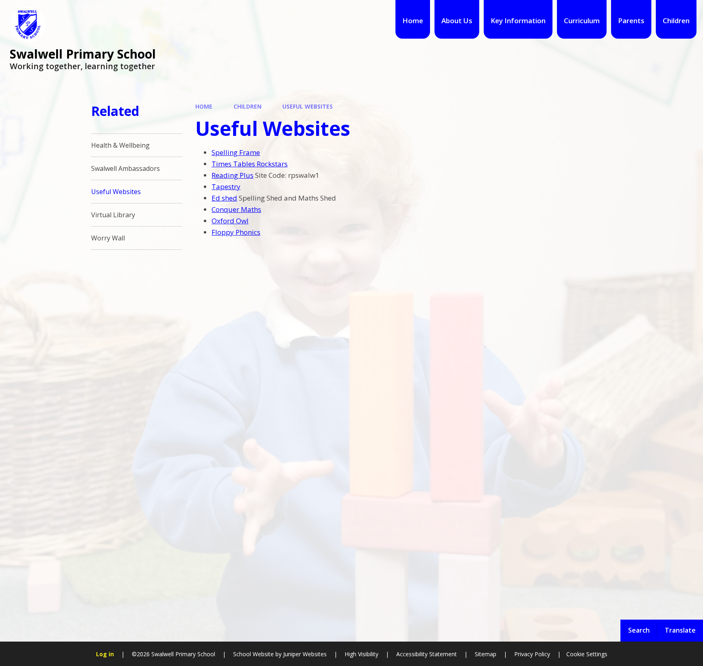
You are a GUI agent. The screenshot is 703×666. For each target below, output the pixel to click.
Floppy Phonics (236, 232)
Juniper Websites (304, 654)
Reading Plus (232, 175)
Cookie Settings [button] (586, 654)
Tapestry (226, 186)
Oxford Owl (230, 220)
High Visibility (361, 654)
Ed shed (224, 198)
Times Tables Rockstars (250, 163)
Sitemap (485, 654)
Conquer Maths (236, 209)
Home (203, 106)
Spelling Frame (236, 152)
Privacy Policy (532, 654)
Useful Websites (307, 106)
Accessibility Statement (426, 654)
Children (248, 106)
